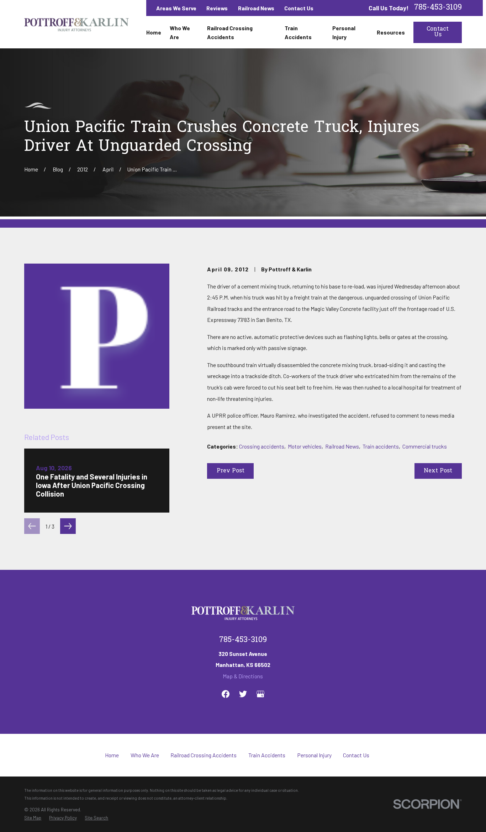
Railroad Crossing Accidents (203, 755)
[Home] (76, 24)
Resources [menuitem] (391, 32)
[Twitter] (243, 694)
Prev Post (230, 471)
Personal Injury (314, 755)
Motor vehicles (305, 446)
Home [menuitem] (153, 32)
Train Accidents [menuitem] (298, 32)
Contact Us (298, 8)
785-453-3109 (438, 8)
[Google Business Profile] (260, 694)
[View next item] (68, 526)
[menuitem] (32, 818)
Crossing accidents (261, 446)
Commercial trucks (424, 446)
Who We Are (145, 755)
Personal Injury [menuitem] (343, 32)
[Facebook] (225, 694)
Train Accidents (266, 755)
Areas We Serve (176, 8)
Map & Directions (243, 676)
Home (112, 755)
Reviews (217, 8)
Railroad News (256, 8)
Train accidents (381, 446)
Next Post (438, 471)
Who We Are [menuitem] (180, 32)
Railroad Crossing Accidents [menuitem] (230, 32)
